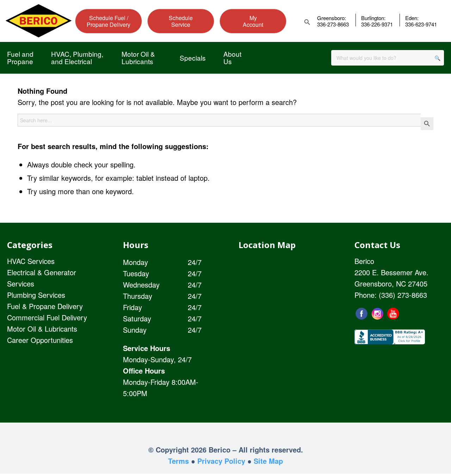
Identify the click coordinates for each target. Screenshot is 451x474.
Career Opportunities (40, 340)
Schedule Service (181, 21)
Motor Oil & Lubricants (42, 329)
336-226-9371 (377, 24)
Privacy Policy (221, 461)
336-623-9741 (421, 24)
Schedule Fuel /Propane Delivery (108, 21)
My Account (253, 21)
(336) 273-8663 (403, 295)
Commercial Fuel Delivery (47, 317)
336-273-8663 (333, 24)
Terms (178, 461)
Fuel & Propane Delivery (45, 306)
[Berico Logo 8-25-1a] (39, 20)
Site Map (268, 461)
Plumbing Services (36, 295)
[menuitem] (20, 57)
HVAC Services (31, 261)
